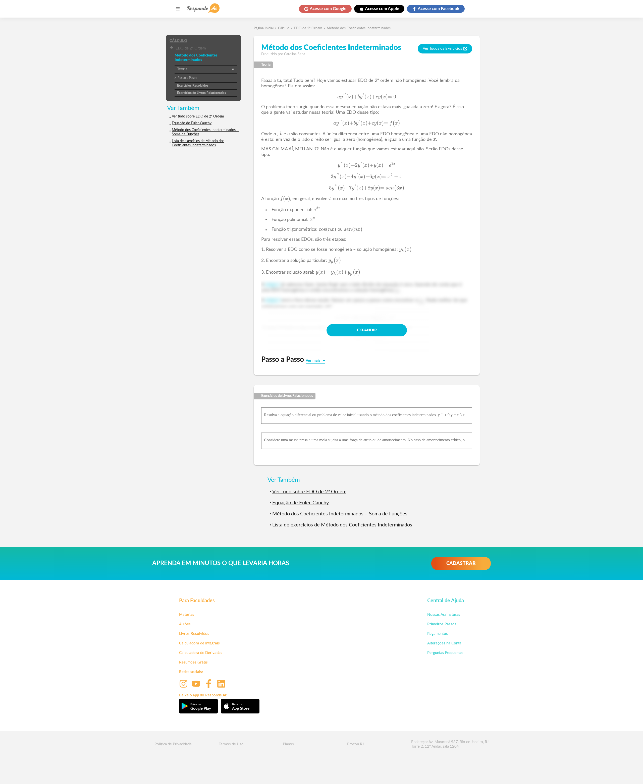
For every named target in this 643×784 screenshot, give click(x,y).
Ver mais (314, 361)
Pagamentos (437, 634)
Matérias (186, 615)
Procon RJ (355, 744)
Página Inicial (264, 28)
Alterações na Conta (444, 643)
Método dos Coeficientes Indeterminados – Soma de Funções (205, 132)
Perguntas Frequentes (445, 653)
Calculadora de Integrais (199, 643)
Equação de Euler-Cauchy (191, 123)
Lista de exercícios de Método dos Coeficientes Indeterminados (198, 143)
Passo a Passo (187, 78)
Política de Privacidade (173, 744)
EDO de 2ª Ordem (191, 48)
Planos (288, 744)
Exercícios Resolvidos (192, 85)
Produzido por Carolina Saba (283, 54)
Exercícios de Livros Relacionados (201, 93)
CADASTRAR (461, 563)
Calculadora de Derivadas (200, 653)
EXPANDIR (367, 330)
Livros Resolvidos (194, 634)
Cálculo (178, 41)
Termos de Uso (231, 744)
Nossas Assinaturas (443, 615)
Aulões (185, 624)
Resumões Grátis (193, 662)
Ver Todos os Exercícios (442, 48)
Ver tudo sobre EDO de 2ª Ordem (198, 116)
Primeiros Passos (441, 624)
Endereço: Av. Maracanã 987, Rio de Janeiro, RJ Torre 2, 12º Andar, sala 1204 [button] (450, 744)
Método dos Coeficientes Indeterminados (359, 28)
